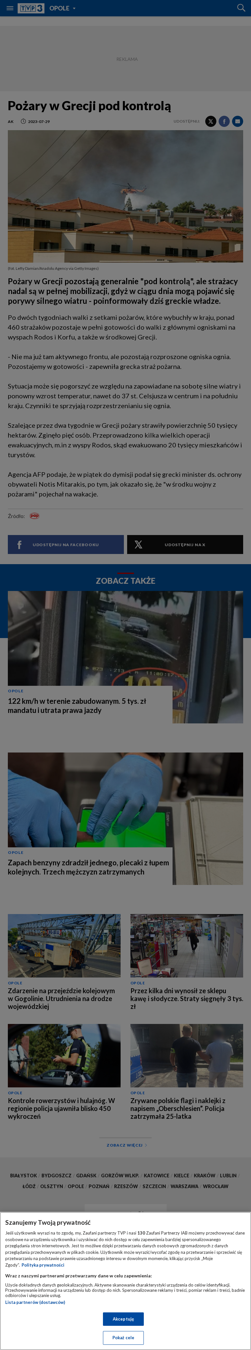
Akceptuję (123, 1319)
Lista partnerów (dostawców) (35, 1302)
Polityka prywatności (43, 1265)
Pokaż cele (123, 1337)
